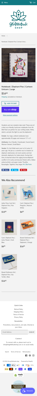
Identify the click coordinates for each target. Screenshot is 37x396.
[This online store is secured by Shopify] (18, 377)
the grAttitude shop (13, 361)
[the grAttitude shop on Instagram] (33, 356)
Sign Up (31, 332)
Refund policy (27, 352)
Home (3, 36)
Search (7, 352)
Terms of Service (18, 314)
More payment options (10, 115)
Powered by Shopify (27, 361)
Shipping (4, 97)
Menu (6, 2)
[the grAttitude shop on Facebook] (26, 356)
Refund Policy (18, 309)
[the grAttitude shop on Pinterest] (30, 356)
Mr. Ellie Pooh (27, 164)
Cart (33, 2)
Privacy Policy (18, 317)
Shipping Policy (18, 312)
